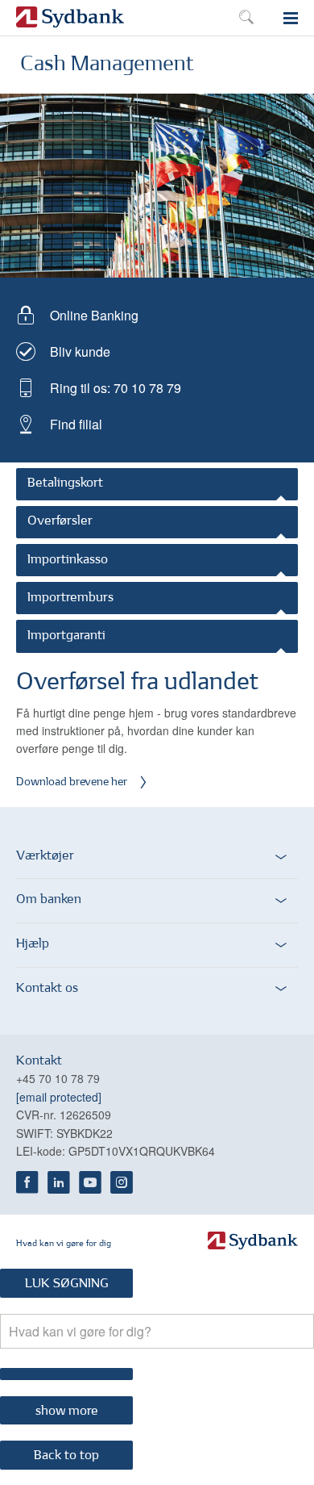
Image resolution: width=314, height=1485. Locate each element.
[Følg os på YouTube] (90, 1182)
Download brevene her (71, 782)
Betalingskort (65, 483)
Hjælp (32, 944)
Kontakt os (47, 988)
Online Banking (94, 315)
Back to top (66, 1455)
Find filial (76, 424)
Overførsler (60, 521)
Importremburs (70, 598)
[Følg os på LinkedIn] (59, 1182)
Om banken (48, 899)
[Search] (66, 1374)
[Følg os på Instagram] (121, 1182)
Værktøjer (45, 856)
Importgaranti (66, 636)
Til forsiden (70, 18)
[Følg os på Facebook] (27, 1182)
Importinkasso (67, 560)
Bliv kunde (80, 351)
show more (66, 1411)
